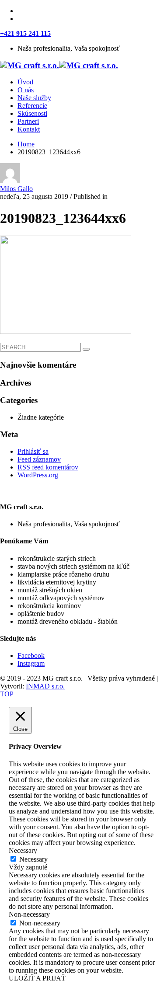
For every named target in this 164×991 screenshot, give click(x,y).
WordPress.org (37, 475)
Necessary (33, 859)
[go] (86, 349)
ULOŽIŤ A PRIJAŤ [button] (37, 978)
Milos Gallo (16, 188)
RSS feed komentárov (47, 467)
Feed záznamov (39, 459)
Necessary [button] (23, 850)
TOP (7, 694)
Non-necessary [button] (29, 914)
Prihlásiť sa (33, 451)
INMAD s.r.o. (45, 686)
